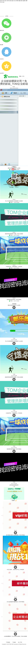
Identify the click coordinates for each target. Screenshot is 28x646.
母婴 (17, 0)
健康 (24, 0)
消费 (26, 0)
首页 (1, 0)
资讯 (3, 0)
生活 (15, 0)
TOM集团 (8, 642)
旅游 (12, 0)
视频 (19, 0)
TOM (14, 86)
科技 (3, 2)
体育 (8, 0)
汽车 (1, 2)
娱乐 (6, 0)
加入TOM (20, 642)
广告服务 (14, 642)
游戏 (10, 0)
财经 (22, 0)
